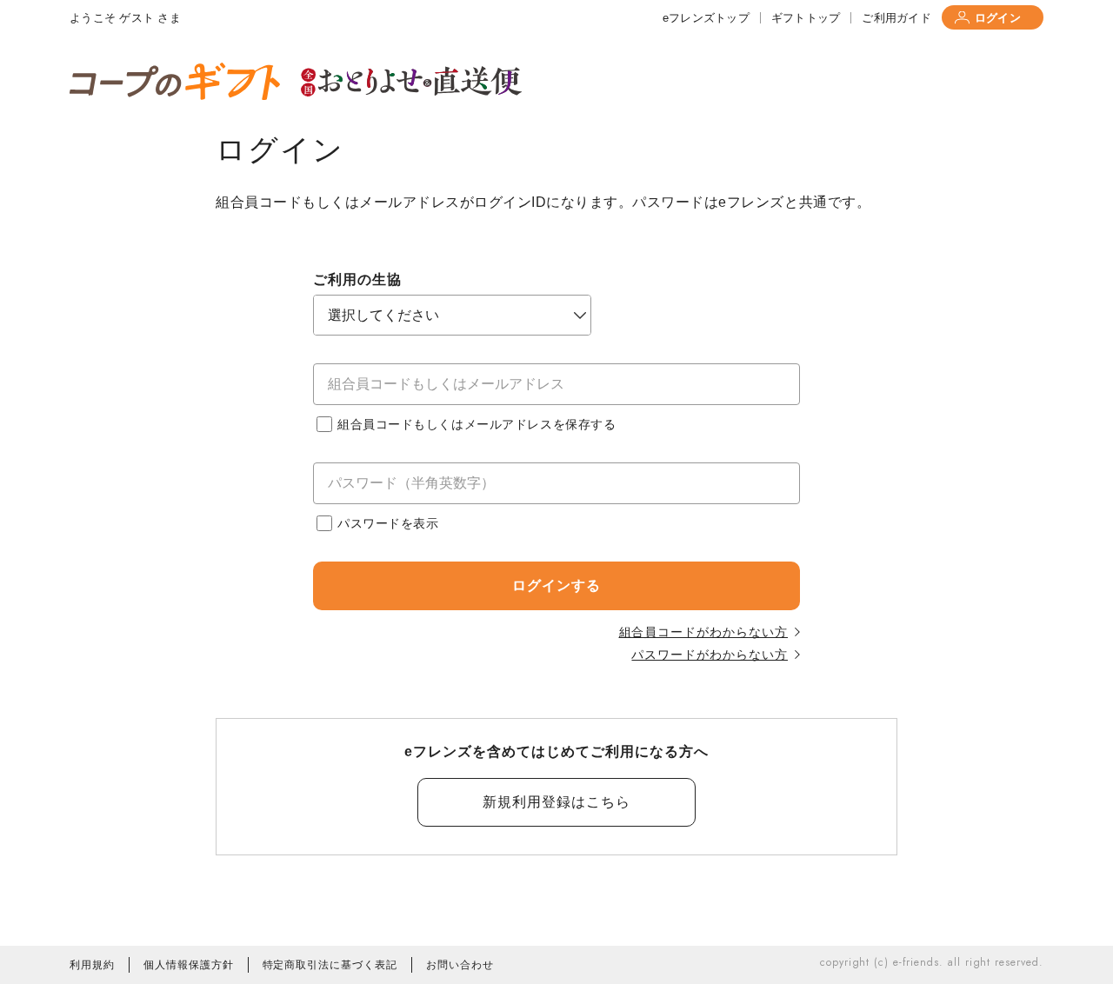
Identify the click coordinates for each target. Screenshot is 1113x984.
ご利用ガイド (896, 17)
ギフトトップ (806, 17)
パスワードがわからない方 (709, 655)
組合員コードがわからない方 (703, 632)
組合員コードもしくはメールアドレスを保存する (476, 424)
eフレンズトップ (706, 17)
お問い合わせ (460, 965)
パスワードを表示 (387, 523)
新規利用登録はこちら (556, 802)
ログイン (998, 17)
